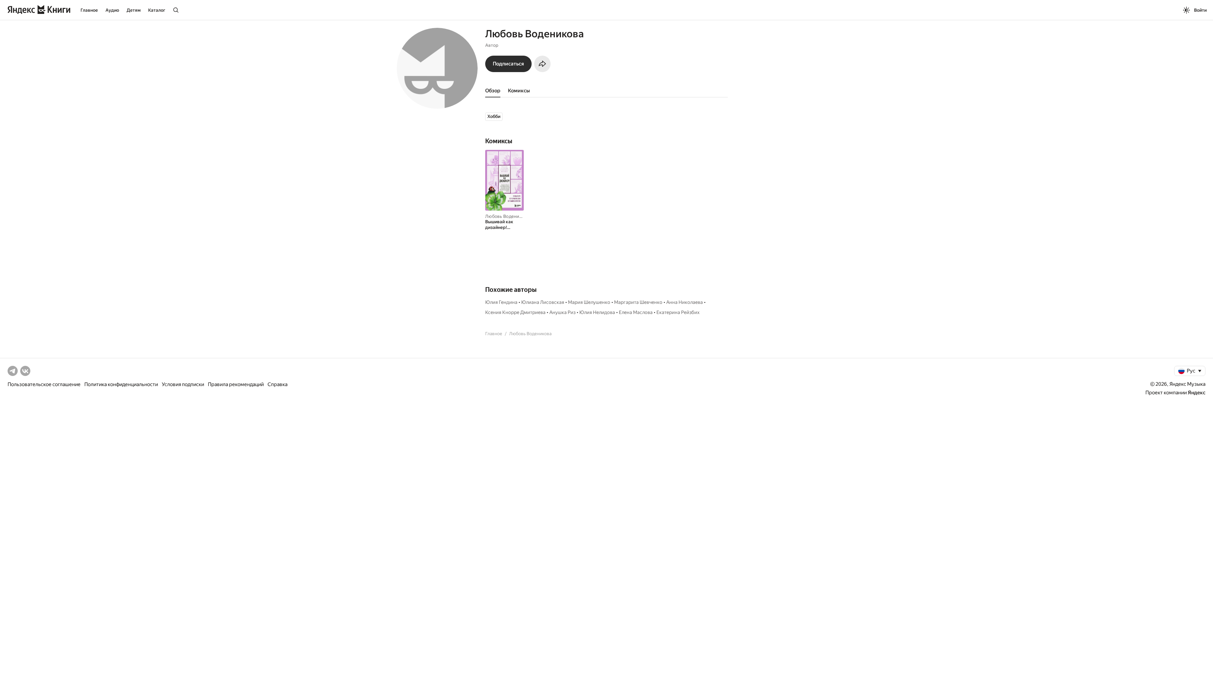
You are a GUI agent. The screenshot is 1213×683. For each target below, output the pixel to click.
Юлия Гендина (501, 302)
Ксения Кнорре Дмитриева (515, 312)
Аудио (112, 10)
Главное (89, 10)
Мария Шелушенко (589, 302)
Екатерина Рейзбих (678, 312)
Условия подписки (183, 384)
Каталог (156, 10)
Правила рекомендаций (236, 384)
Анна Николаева (684, 302)
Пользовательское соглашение (44, 384)
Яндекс (1196, 393)
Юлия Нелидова (597, 312)
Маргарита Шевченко (638, 302)
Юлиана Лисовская (542, 302)
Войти (1200, 10)
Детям (134, 10)
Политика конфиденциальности (121, 384)
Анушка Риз (562, 312)
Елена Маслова (636, 312)
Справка (277, 384)
